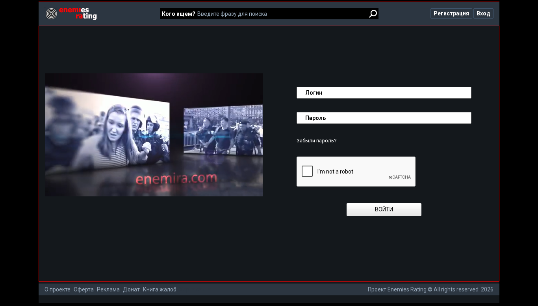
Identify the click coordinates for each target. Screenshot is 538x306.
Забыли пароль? (317, 141)
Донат (131, 289)
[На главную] (71, 10)
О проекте (57, 289)
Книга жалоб (159, 289)
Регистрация (451, 13)
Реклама (108, 289)
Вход (483, 13)
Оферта (84, 289)
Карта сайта (195, 289)
